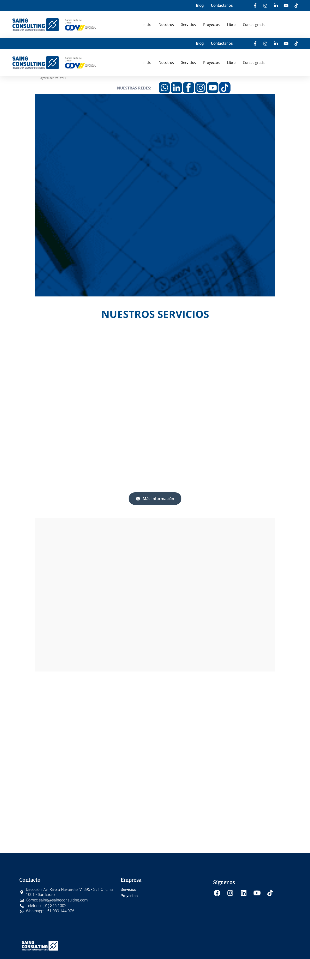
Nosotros (166, 24)
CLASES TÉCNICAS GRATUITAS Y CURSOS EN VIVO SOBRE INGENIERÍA (245, 397)
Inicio (146, 24)
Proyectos (211, 24)
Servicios (188, 24)
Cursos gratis (253, 24)
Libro (231, 24)
